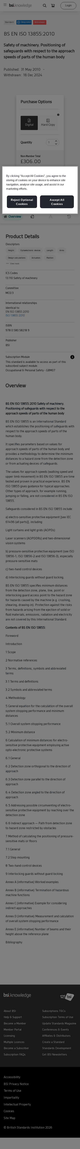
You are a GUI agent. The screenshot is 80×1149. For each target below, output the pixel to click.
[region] (40, 190)
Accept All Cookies (57, 202)
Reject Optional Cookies (22, 202)
